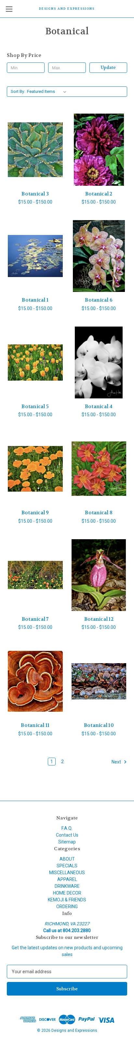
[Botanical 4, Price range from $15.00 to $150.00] (99, 362)
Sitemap (67, 841)
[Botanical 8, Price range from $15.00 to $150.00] (99, 469)
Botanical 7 (35, 619)
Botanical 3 (35, 194)
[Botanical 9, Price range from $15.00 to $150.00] (35, 469)
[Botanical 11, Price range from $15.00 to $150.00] (35, 681)
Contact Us (67, 835)
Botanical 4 (99, 406)
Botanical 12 (99, 619)
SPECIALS (67, 865)
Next (117, 761)
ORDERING (67, 906)
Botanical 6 (99, 300)
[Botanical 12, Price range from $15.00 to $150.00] (99, 575)
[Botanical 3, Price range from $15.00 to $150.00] (35, 149)
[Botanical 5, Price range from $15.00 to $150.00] (35, 362)
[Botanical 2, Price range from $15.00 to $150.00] (99, 149)
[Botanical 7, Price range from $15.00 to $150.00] (35, 575)
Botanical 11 (35, 725)
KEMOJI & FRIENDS (67, 899)
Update (108, 67)
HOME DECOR (67, 893)
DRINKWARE (67, 886)
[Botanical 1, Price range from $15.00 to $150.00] (35, 256)
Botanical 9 (35, 512)
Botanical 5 (35, 406)
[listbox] (48, 91)
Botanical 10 (99, 725)
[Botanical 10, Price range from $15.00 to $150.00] (99, 681)
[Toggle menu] (9, 9)
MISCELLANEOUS (67, 872)
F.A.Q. (67, 828)
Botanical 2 (99, 194)
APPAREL (67, 879)
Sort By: (18, 91)
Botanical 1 (35, 300)
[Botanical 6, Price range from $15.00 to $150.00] (99, 256)
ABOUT (67, 859)
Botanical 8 (99, 512)
